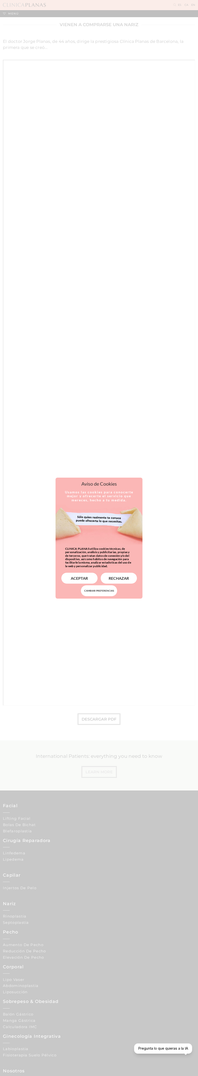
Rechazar (119, 578)
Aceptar (79, 578)
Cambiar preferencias (99, 590)
